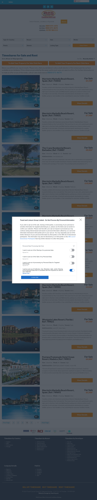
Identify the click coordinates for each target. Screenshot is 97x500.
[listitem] (48, 246)
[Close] (81, 220)
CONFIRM (34, 277)
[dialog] (48, 250)
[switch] (72, 250)
